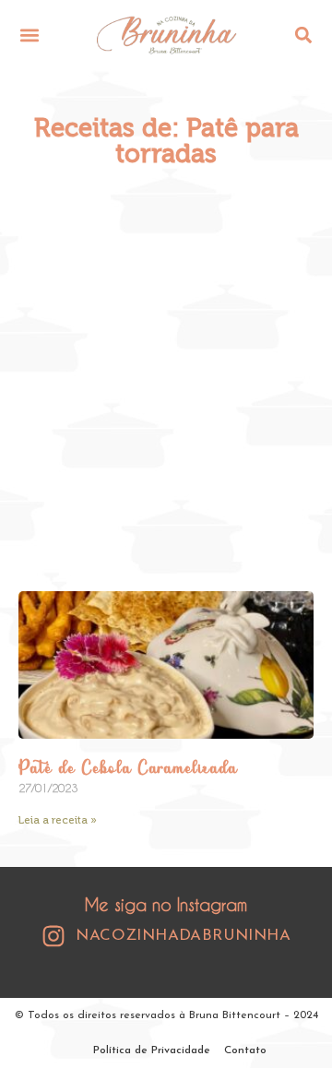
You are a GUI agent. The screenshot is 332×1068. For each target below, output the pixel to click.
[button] (29, 34)
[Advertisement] (166, 379)
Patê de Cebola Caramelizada (127, 769)
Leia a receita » (57, 819)
